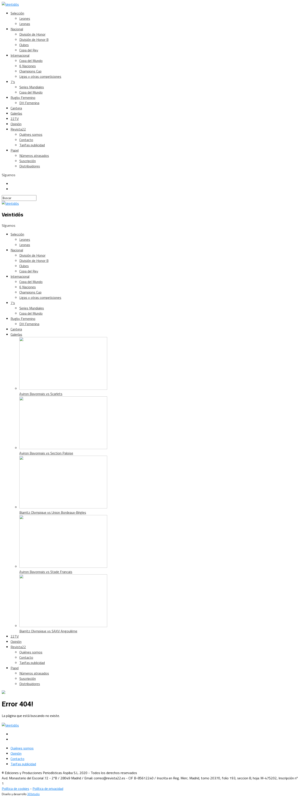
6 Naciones (27, 66)
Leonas (24, 23)
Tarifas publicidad (32, 145)
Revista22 (18, 129)
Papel (15, 150)
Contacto (26, 139)
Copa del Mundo (31, 60)
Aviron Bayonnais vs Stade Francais (45, 571)
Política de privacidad (48, 788)
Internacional (20, 55)
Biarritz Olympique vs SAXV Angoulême (48, 631)
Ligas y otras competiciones (40, 76)
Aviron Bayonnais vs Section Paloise (46, 453)
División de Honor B (34, 39)
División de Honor (32, 34)
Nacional (17, 29)
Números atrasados (34, 155)
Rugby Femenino (23, 97)
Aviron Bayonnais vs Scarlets (40, 393)
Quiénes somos (30, 134)
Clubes (24, 44)
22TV (15, 118)
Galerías (16, 113)
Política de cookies (15, 788)
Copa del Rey (28, 50)
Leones (24, 18)
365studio (33, 794)
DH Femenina (29, 102)
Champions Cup (30, 71)
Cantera (16, 108)
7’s (13, 81)
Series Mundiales (31, 87)
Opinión (16, 124)
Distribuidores (29, 166)
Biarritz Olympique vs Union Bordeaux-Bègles (52, 512)
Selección (17, 13)
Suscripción (27, 160)
